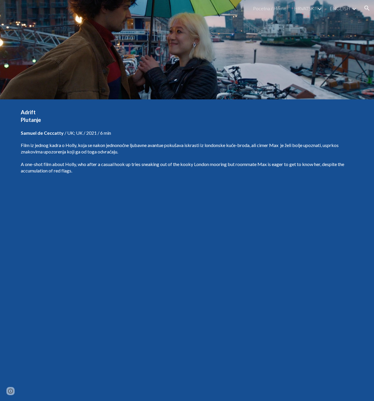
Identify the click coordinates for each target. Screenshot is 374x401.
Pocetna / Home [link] (269, 8)
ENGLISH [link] (340, 8)
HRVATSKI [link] (305, 8)
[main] (187, 141)
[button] (367, 8)
